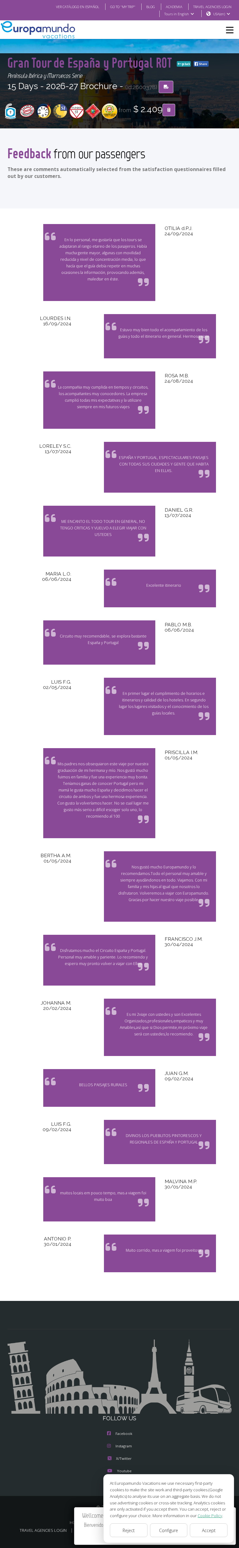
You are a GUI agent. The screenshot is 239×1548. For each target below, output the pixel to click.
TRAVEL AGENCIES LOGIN (212, 6)
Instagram (123, 1446)
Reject (129, 1530)
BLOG (150, 6)
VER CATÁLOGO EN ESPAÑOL (77, 6)
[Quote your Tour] (168, 110)
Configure (168, 1530)
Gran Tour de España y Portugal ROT (90, 62)
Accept (209, 1530)
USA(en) (219, 14)
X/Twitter (124, 1458)
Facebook (123, 1433)
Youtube (124, 1471)
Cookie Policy (210, 1515)
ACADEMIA (174, 6)
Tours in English (176, 14)
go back (185, 64)
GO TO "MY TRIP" (122, 6)
